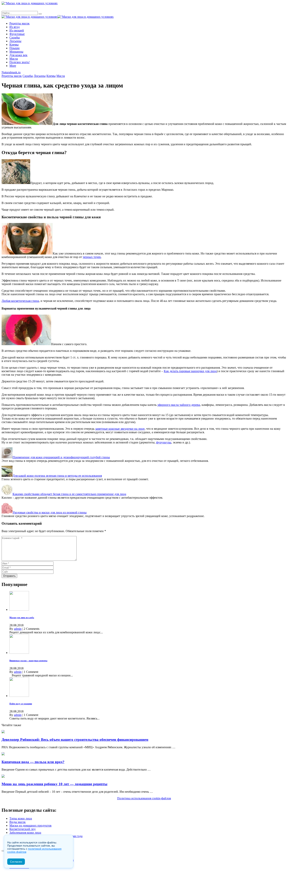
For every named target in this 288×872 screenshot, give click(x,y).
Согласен (16, 861)
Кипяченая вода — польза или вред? (33, 762)
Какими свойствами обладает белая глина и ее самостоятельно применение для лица (69, 494)
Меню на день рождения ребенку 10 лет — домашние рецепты (54, 784)
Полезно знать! (19, 62)
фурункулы (163, 442)
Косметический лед (22, 829)
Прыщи (14, 48)
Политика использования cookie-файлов (144, 798)
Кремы (14, 44)
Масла (13, 58)
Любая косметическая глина (20, 300)
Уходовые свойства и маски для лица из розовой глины (50, 512)
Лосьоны (15, 41)
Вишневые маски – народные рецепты (28, 660)
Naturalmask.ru (11, 72)
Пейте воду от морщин (20, 703)
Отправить (9, 575)
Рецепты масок (19, 23)
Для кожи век (18, 55)
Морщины (16, 51)
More (12, 65)
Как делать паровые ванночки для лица (190, 371)
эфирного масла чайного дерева (178, 404)
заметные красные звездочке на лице (120, 428)
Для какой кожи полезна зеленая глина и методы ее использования (57, 475)
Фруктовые (17, 34)
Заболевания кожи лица (25, 832)
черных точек (92, 257)
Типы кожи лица (20, 818)
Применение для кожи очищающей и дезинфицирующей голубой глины (61, 457)
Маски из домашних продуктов (30, 825)
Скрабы (14, 37)
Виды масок (17, 822)
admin (18, 628)
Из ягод (14, 27)
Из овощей (16, 30)
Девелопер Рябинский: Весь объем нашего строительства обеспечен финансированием (75, 739)
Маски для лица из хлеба (21, 617)
